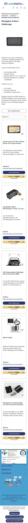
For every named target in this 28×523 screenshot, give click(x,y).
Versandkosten (13, 497)
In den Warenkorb (14, 172)
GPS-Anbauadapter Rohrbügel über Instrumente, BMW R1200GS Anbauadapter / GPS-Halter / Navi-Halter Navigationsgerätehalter (13, 273)
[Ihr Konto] (21, 7)
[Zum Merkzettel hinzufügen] (22, 134)
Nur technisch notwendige (14, 517)
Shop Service (6, 469)
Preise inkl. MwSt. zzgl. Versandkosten (13, 168)
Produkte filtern (15, 111)
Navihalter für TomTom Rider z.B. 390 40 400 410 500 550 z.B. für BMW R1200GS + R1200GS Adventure (13, 403)
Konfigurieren (14, 513)
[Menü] (3, 7)
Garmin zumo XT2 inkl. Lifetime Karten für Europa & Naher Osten (13, 142)
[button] (14, 177)
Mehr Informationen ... (14, 510)
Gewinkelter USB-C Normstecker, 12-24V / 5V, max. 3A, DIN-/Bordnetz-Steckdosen (14, 208)
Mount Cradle (7, 337)
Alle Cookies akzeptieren (14, 521)
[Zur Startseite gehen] (14, 3)
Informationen (6, 473)
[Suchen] (13, 7)
